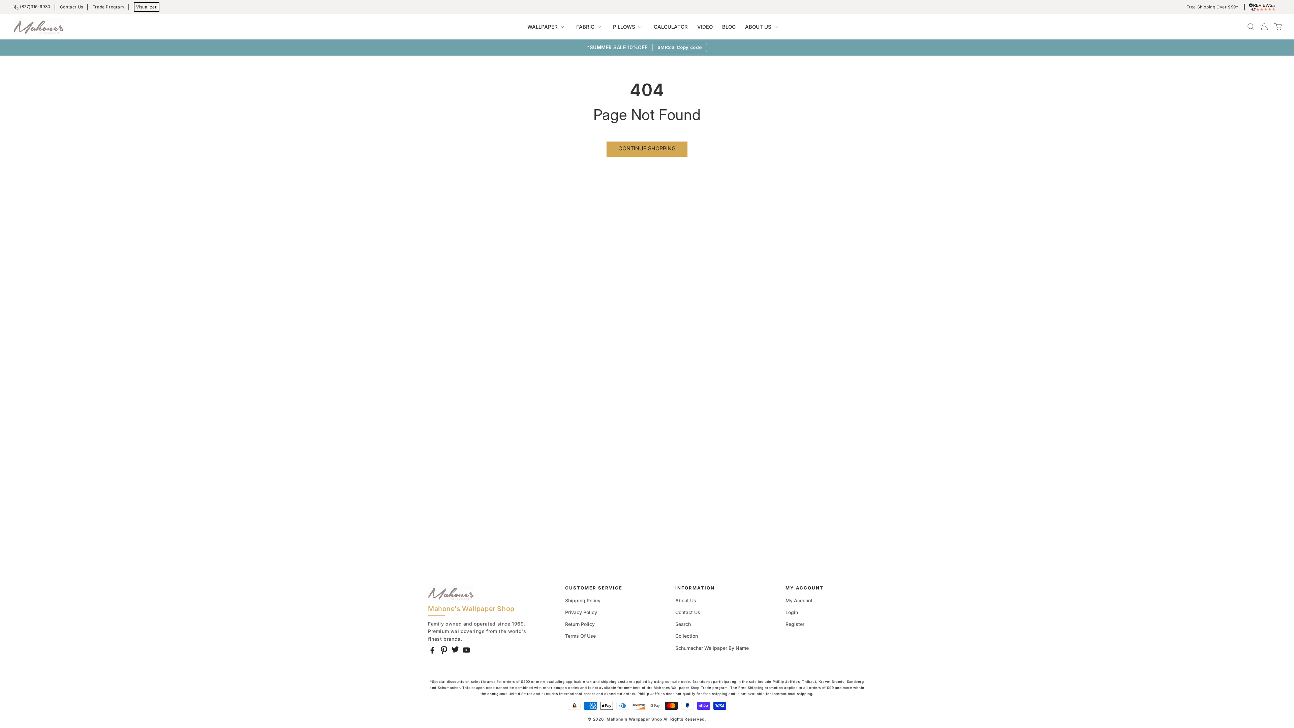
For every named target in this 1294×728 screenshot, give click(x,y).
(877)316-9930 (35, 6)
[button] (547, 27)
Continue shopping (647, 148)
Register (794, 624)
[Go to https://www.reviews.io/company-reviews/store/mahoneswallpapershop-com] (1264, 7)
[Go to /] (38, 26)
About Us (685, 600)
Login (791, 612)
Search (683, 624)
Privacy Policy (581, 612)
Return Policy (580, 624)
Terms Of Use (580, 636)
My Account (798, 600)
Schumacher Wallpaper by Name (712, 648)
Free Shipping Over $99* (1212, 7)
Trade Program (108, 6)
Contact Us (71, 6)
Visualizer (146, 6)
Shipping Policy (582, 600)
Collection (686, 636)
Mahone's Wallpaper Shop (634, 719)
